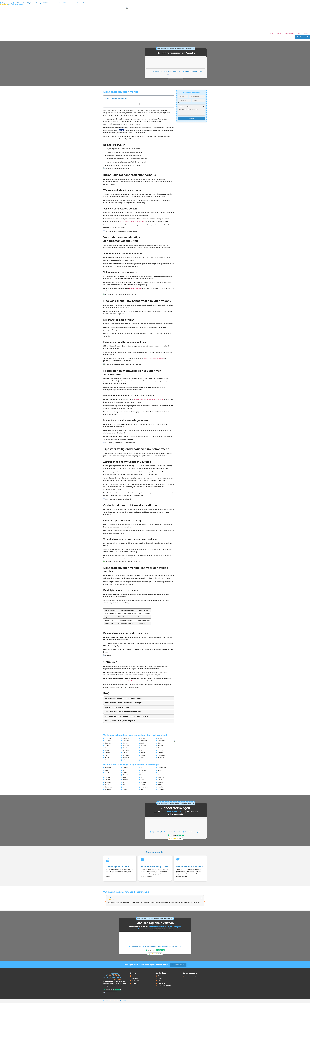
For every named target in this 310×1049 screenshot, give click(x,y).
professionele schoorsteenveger (153, 358)
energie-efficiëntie (135, 288)
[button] (172, 98)
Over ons (279, 33)
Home (271, 33)
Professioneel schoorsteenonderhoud (132, 221)
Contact (305, 33)
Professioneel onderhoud (124, 681)
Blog (298, 33)
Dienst (180, 103)
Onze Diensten (289, 33)
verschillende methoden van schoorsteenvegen (148, 399)
